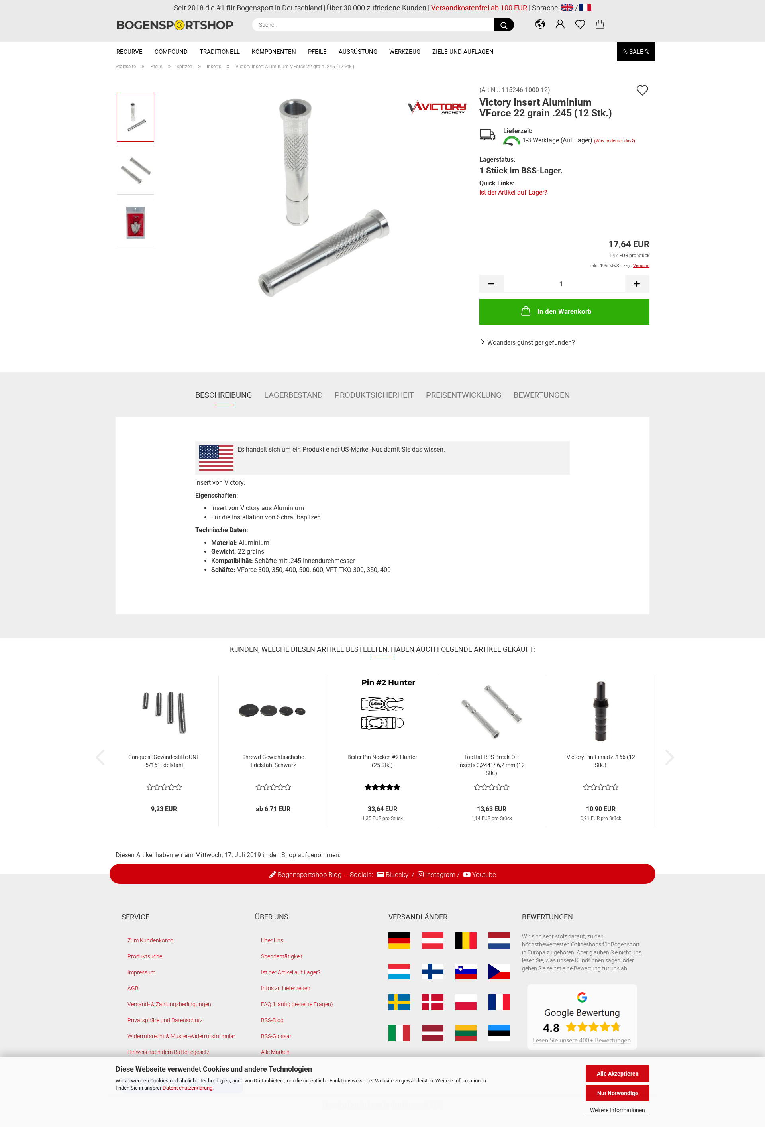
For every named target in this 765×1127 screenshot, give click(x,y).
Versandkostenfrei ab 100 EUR (479, 8)
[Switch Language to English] (567, 8)
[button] (540, 24)
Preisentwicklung (464, 395)
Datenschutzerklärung (187, 1088)
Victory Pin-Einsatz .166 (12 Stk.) (601, 761)
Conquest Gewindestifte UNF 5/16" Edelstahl (164, 761)
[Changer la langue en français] (585, 8)
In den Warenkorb (564, 311)
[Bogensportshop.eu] (178, 25)
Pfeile (317, 51)
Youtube (484, 875)
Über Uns (272, 940)
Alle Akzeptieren (618, 1073)
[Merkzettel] (580, 24)
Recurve (129, 51)
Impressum (141, 972)
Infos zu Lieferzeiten (285, 988)
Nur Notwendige (617, 1093)
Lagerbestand (293, 395)
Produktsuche (145, 956)
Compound (171, 51)
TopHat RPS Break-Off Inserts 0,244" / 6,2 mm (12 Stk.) (491, 765)
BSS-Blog (272, 1020)
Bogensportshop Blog (309, 875)
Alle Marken (275, 1052)
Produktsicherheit (374, 395)
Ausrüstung (358, 51)
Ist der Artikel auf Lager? (513, 192)
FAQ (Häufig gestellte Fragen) (297, 1004)
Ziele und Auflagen (463, 51)
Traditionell (220, 51)
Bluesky (397, 875)
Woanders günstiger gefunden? (531, 342)
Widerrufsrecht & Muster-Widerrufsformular (181, 1036)
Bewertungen (542, 395)
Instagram (440, 875)
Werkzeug (404, 51)
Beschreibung (223, 395)
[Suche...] (504, 24)
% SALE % (636, 51)
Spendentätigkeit (282, 956)
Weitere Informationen (617, 1110)
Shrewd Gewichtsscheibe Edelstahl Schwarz (273, 761)
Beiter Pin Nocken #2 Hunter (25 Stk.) (382, 761)
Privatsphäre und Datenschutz (165, 1020)
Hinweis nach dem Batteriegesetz (169, 1052)
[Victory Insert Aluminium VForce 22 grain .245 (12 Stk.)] (314, 196)
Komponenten (274, 51)
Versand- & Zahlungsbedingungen (169, 1004)
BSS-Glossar (276, 1036)
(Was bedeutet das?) (614, 141)
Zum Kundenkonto (150, 940)
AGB (133, 988)
